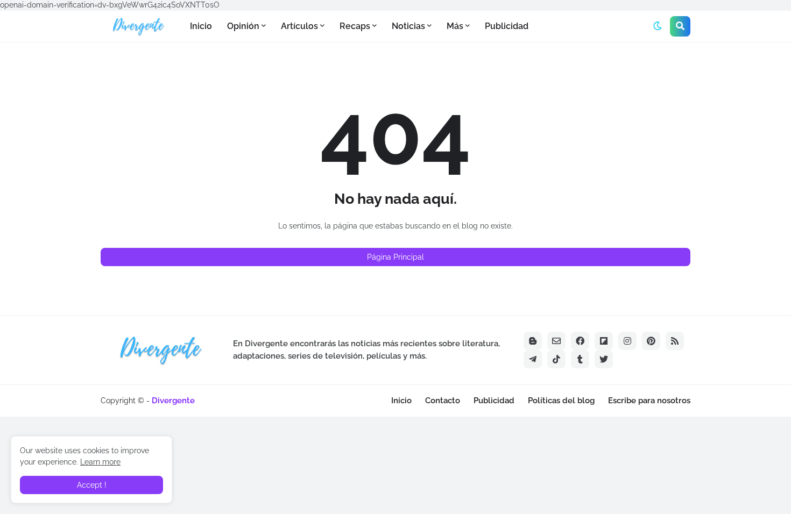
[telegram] (533, 359)
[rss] (675, 341)
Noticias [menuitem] (408, 26)
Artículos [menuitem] (299, 26)
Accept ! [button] (92, 485)
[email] (556, 341)
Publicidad (494, 400)
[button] (657, 26)
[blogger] (533, 341)
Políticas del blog (561, 400)
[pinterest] (651, 341)
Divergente (173, 400)
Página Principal (395, 257)
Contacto (442, 400)
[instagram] (627, 341)
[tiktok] (556, 359)
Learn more (100, 462)
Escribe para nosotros (649, 400)
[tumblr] (580, 359)
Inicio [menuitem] (201, 26)
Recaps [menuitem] (355, 26)
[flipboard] (604, 341)
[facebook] (580, 341)
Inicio (401, 400)
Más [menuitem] (455, 26)
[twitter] (604, 359)
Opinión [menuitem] (243, 26)
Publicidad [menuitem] (506, 26)
